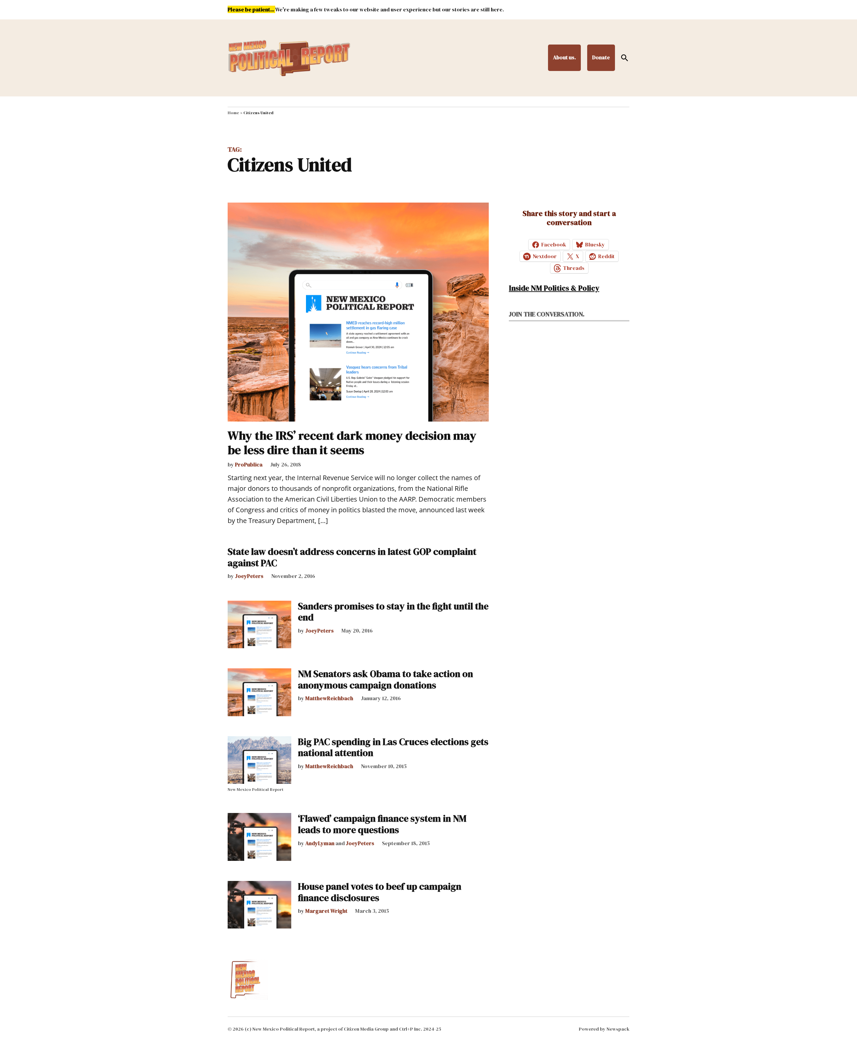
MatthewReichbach (329, 698)
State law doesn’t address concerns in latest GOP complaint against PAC (352, 557)
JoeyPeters (249, 576)
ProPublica (248, 464)
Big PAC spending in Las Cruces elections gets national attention (393, 747)
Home (233, 113)
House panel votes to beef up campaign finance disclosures (379, 892)
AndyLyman (319, 843)
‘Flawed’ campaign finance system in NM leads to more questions (382, 824)
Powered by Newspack (604, 1029)
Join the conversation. (547, 314)
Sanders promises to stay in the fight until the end (393, 612)
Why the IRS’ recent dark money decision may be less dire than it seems (352, 442)
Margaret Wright (326, 910)
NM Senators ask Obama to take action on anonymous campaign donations (385, 679)
